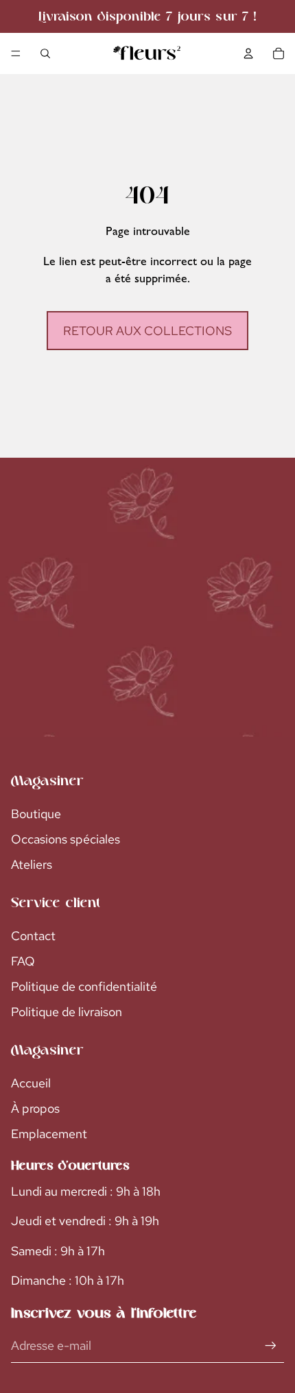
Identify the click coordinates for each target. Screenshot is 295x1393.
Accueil (31, 1083)
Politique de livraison (66, 1012)
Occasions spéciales (65, 839)
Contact (33, 936)
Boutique (36, 814)
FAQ (23, 961)
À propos (35, 1108)
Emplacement (49, 1134)
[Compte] (248, 53)
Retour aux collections (147, 330)
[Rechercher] (45, 53)
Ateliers (31, 864)
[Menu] (16, 53)
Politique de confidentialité (84, 986)
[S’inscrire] (270, 1345)
